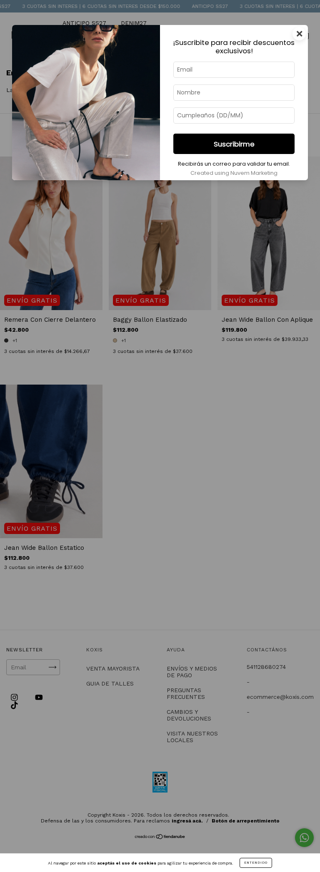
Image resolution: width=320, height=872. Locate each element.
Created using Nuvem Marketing (234, 172)
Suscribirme (234, 144)
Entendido (256, 863)
